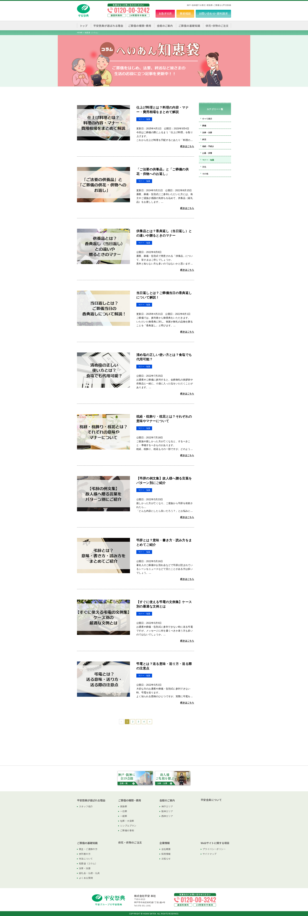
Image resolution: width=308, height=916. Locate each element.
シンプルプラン (128, 825)
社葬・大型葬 (127, 820)
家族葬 (123, 806)
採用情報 (166, 853)
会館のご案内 (167, 800)
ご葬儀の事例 (127, 830)
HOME (80, 32)
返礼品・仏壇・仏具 (89, 873)
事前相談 (185, 13)
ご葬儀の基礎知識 (87, 843)
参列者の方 (84, 853)
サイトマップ (209, 853)
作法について (86, 858)
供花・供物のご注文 (217, 26)
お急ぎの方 (165, 13)
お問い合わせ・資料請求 (213, 13)
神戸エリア (167, 806)
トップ (83, 26)
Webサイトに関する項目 (215, 843)
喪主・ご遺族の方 (88, 849)
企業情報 (164, 843)
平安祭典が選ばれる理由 (91, 800)
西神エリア (167, 816)
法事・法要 (84, 868)
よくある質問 (86, 877)
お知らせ (166, 858)
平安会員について (211, 800)
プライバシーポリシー (214, 849)
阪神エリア (167, 811)
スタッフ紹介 (86, 806)
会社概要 (166, 849)
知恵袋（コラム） (88, 863)
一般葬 (123, 816)
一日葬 (123, 811)
